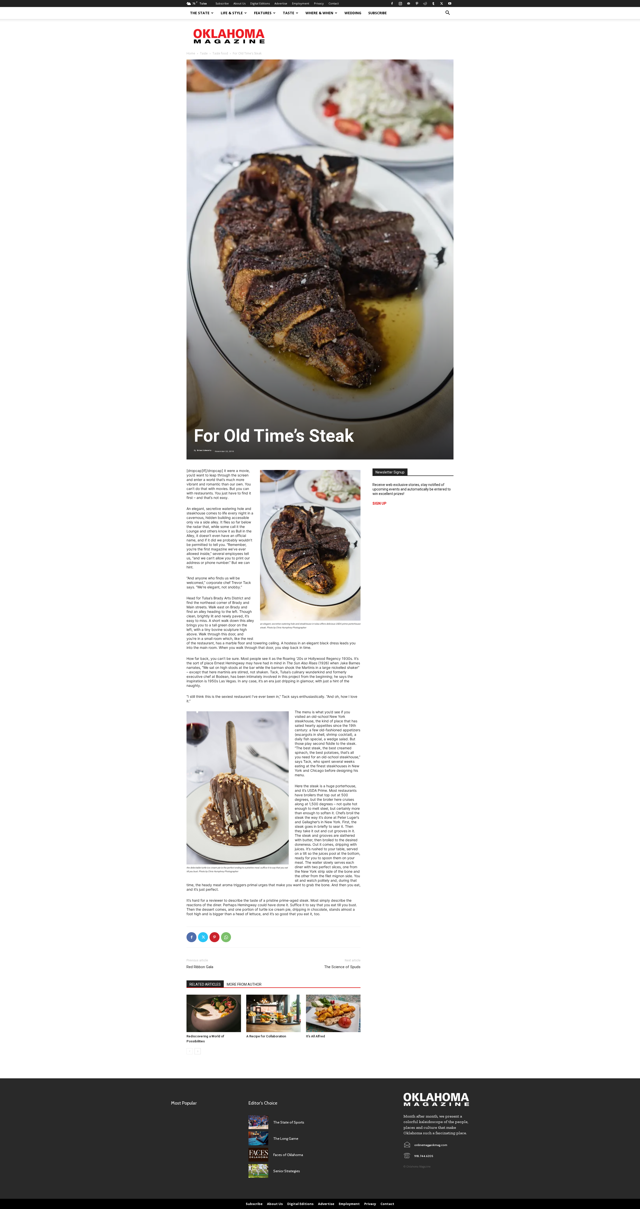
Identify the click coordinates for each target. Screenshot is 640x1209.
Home (190, 53)
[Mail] (408, 3)
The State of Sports (288, 1122)
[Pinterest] (416, 3)
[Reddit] (425, 3)
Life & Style (232, 12)
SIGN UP (379, 503)
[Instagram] (400, 3)
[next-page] (197, 1051)
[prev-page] (189, 1051)
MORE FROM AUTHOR (244, 984)
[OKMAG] (436, 1099)
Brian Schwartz (204, 450)
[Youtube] (450, 3)
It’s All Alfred (315, 1036)
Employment (300, 3)
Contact (333, 3)
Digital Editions (260, 3)
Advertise (280, 3)
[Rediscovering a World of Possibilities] (213, 1013)
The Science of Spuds (342, 967)
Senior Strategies (286, 1171)
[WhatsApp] (226, 937)
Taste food (220, 53)
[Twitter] (441, 3)
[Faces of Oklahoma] (258, 1155)
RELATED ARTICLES (205, 984)
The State (200, 12)
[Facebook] (392, 3)
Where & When (319, 12)
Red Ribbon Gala (199, 967)
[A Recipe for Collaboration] (273, 1013)
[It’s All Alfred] (333, 1013)
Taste (288, 12)
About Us (240, 3)
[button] (448, 13)
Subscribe (222, 3)
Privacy (319, 3)
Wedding (352, 12)
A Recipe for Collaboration (266, 1036)
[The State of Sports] (258, 1122)
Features (263, 12)
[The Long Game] (258, 1138)
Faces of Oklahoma (288, 1155)
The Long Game (285, 1138)
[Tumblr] (433, 3)
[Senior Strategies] (258, 1171)
